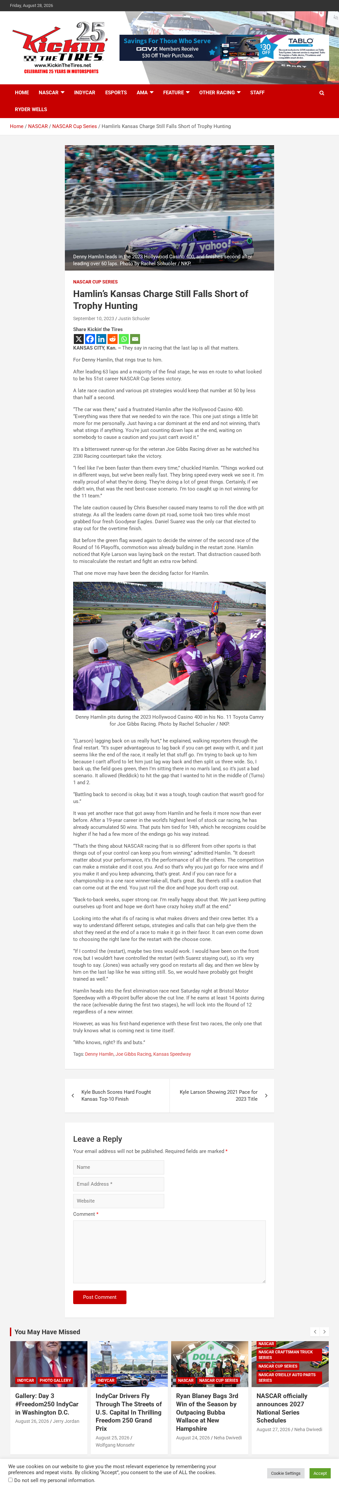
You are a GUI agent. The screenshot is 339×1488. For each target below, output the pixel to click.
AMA (142, 93)
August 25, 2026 (112, 1437)
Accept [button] (320, 1473)
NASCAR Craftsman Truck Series (286, 1355)
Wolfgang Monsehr (115, 1445)
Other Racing (217, 93)
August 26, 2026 (32, 1421)
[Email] (135, 339)
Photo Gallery (55, 1380)
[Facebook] (90, 339)
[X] (79, 339)
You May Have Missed (47, 1332)
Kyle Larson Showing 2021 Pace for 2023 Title (219, 1095)
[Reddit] (113, 339)
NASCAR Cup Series (95, 281)
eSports (116, 93)
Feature (173, 93)
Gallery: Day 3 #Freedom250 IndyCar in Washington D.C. (46, 1404)
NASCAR (49, 93)
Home (22, 93)
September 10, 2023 (93, 318)
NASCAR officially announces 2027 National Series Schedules (282, 1408)
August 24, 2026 (193, 1437)
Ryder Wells (31, 109)
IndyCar (84, 93)
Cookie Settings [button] (286, 1473)
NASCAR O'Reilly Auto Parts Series (287, 1378)
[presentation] (314, 1332)
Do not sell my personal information (54, 1480)
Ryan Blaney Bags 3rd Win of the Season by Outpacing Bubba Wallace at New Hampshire (207, 1412)
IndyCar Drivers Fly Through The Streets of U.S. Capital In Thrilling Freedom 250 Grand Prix (129, 1412)
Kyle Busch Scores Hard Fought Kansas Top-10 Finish (116, 1095)
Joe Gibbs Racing (133, 1054)
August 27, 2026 (273, 1429)
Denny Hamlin (99, 1054)
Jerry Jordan (66, 1421)
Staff (257, 93)
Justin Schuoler (134, 318)
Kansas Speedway (172, 1054)
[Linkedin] (101, 339)
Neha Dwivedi (228, 1437)
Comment (85, 1214)
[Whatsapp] (124, 339)
